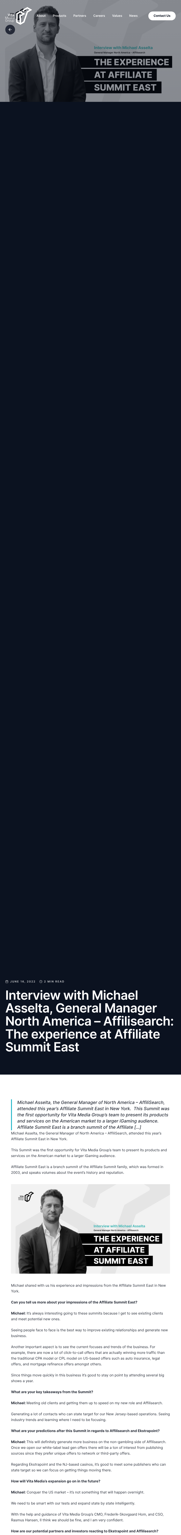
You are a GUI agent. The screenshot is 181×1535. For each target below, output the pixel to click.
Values (117, 16)
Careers (99, 16)
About (41, 16)
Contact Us (162, 16)
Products (59, 16)
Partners (79, 16)
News (133, 16)
